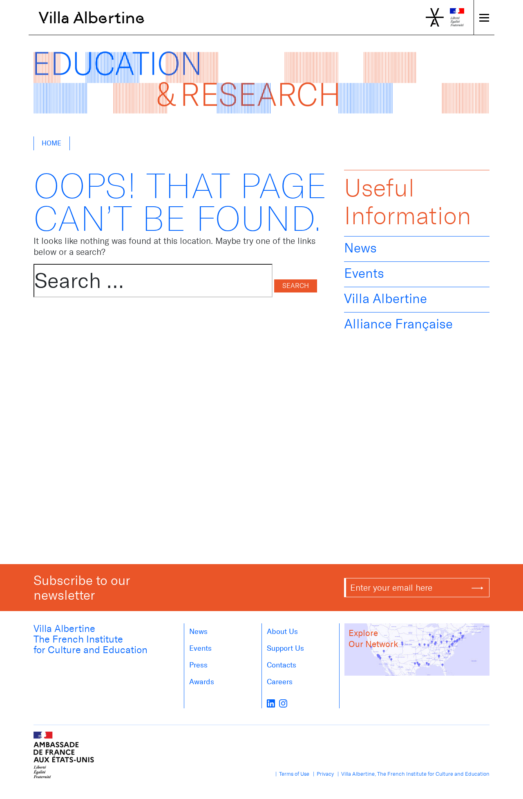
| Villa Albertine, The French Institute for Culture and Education (412, 774)
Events (364, 273)
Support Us (285, 648)
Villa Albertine (91, 17)
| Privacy (322, 774)
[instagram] (283, 702)
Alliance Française (398, 324)
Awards (201, 681)
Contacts (281, 665)
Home (51, 143)
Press (198, 665)
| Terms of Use (291, 774)
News (360, 248)
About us (282, 631)
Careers (280, 681)
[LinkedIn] (271, 702)
